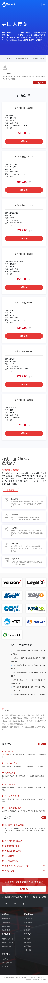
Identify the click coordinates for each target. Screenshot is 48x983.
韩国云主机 (6, 922)
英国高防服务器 (7, 946)
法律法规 (28, 980)
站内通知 (27, 946)
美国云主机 (6, 926)
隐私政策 (5, 966)
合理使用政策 (7, 963)
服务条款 (36, 980)
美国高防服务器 (22, 58)
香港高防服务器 (7, 939)
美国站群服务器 (37, 58)
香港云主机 (6, 919)
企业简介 (27, 939)
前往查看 (10, 490)
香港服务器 (28, 930)
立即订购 (24, 141)
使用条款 (5, 959)
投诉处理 (43, 980)
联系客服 (5, 755)
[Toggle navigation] (43, 4)
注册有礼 (24, 889)
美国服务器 (7, 58)
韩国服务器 (28, 922)
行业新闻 (27, 942)
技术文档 (27, 950)
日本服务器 (28, 926)
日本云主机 (6, 930)
